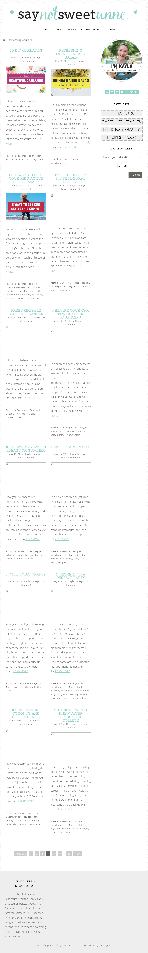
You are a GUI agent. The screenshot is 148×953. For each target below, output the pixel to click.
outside (26, 294)
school (54, 832)
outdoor (35, 555)
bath (34, 816)
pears (54, 562)
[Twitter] (117, 92)
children (10, 294)
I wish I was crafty (26, 574)
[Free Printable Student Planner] (26, 327)
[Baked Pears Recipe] (71, 464)
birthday (82, 687)
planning (74, 694)
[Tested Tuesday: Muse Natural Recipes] (71, 196)
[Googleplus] (126, 92)
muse (85, 286)
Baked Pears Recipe (70, 447)
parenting (37, 294)
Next (77, 853)
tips (69, 434)
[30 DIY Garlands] (26, 91)
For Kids (32, 283)
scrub (23, 824)
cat (79, 286)
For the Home (35, 155)
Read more (69, 147)
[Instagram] (136, 92)
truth (8, 690)
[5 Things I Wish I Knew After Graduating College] (71, 734)
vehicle (76, 434)
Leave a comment (26, 61)
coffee (31, 820)
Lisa (73, 61)
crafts (17, 687)
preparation (72, 431)
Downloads (23, 410)
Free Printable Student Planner (26, 312)
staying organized (60, 698)
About (46, 29)
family (20, 555)
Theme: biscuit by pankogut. (94, 945)
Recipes (77, 159)
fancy (69, 558)
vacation (37, 298)
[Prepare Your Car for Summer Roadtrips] (71, 331)
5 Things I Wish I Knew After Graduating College (70, 715)
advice (80, 825)
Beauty (20, 813)
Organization (13, 413)
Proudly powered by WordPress (56, 945)
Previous (21, 853)
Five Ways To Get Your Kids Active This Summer (26, 178)
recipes (62, 562)
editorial (61, 828)
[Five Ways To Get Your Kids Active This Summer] (26, 219)
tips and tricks (24, 298)
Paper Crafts (19, 159)
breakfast (82, 555)
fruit (82, 558)
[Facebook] (122, 92)
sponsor (69, 290)
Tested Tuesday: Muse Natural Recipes (71, 178)
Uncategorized (35, 159)
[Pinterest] (131, 92)
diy (37, 820)
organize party (69, 690)
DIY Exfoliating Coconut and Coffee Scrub (25, 713)
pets (53, 290)
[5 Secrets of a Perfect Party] (71, 591)
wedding (81, 698)
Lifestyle (10, 287)
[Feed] (107, 92)
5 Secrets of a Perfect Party (70, 576)
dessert (55, 558)
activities (37, 291)
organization (57, 431)
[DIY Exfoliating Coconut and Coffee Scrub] (26, 731)
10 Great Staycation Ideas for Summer (26, 448)
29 (68, 853)
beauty (9, 820)
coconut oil (21, 820)
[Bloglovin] (112, 92)
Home (36, 29)
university (64, 832)
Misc (8, 159)
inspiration (35, 687)
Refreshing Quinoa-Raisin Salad (70, 53)
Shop (58, 29)
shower (84, 694)
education (72, 828)
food (76, 558)
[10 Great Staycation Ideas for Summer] (26, 464)
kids (18, 294)
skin (29, 824)
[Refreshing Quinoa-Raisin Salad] (71, 95)
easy (62, 558)
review (60, 290)
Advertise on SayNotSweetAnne (98, 29)
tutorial (37, 824)
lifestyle (55, 690)
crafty (25, 687)
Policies (69, 29)
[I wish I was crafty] (26, 591)
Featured (22, 155)
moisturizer (12, 824)
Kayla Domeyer (33, 57)
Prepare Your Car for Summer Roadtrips (70, 313)
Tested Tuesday (80, 282)
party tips (62, 694)
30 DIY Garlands (25, 50)
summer (10, 298)
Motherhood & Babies (28, 287)
